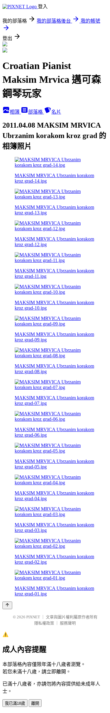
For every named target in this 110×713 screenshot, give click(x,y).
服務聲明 (68, 623)
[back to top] (7, 605)
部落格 (36, 112)
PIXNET (33, 617)
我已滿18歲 (15, 703)
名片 (56, 112)
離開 (35, 703)
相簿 (15, 112)
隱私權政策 (44, 623)
